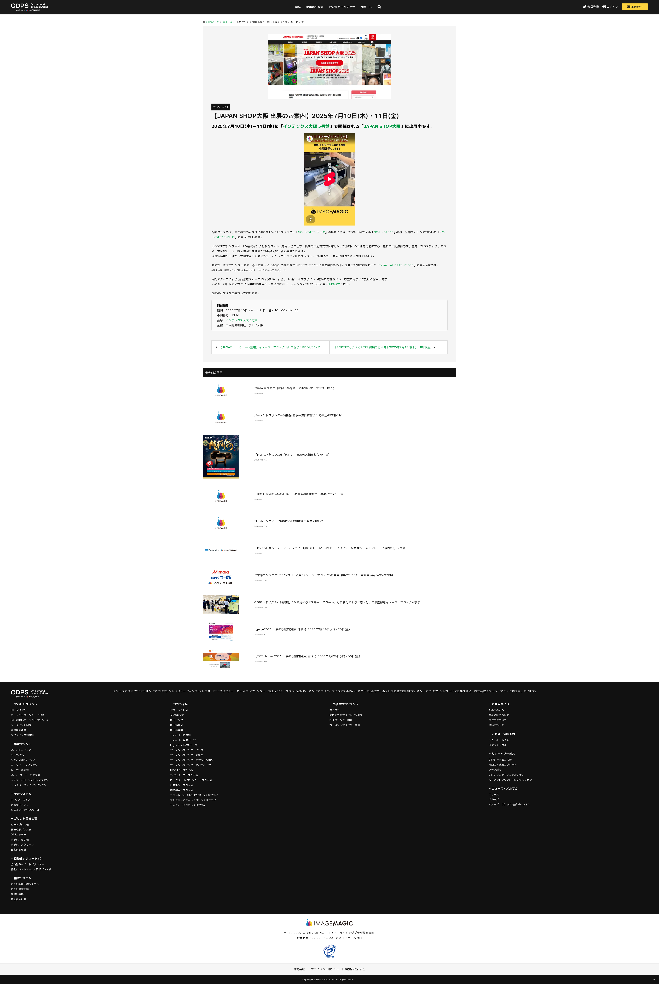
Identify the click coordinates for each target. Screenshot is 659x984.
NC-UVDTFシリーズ (311, 232)
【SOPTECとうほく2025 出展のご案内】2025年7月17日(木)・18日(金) (382, 347)
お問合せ (637, 7)
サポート (366, 7)
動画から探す (315, 7)
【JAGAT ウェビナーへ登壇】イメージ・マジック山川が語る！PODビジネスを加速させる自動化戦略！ (287, 347)
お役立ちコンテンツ (342, 7)
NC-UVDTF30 (384, 232)
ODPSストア (212, 21)
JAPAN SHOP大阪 (382, 126)
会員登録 (593, 6)
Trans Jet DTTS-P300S (396, 265)
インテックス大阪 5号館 (306, 126)
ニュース (227, 21)
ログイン (612, 6)
